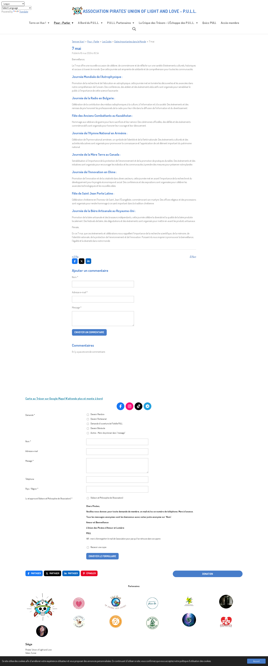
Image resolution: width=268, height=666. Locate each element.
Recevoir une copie (98, 547)
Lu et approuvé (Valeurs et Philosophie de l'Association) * (48, 498)
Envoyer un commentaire (89, 332)
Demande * (30, 415)
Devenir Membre (97, 414)
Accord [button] (256, 661)
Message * (76, 307)
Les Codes (107, 41)
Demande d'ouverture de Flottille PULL (107, 423)
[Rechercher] (134, 29)
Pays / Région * (31, 488)
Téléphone (29, 479)
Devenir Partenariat (99, 419)
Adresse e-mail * (80, 292)
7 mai (151, 41)
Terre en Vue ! (78, 41)
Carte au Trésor (34, 398)
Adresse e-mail (31, 451)
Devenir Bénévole (98, 428)
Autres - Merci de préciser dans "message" (108, 433)
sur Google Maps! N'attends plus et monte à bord (73, 398)
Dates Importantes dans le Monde (130, 41)
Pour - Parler (93, 41)
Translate (23, 11)
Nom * (75, 277)
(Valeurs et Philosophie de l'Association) (107, 497)
